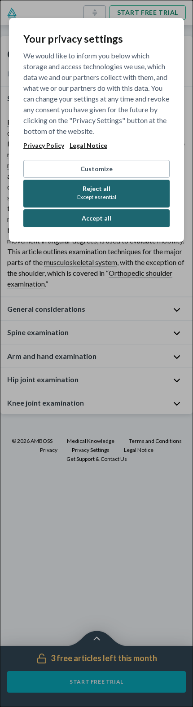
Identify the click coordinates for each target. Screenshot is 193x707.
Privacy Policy (43, 145)
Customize (96, 168)
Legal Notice (88, 145)
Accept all (96, 218)
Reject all (96, 192)
